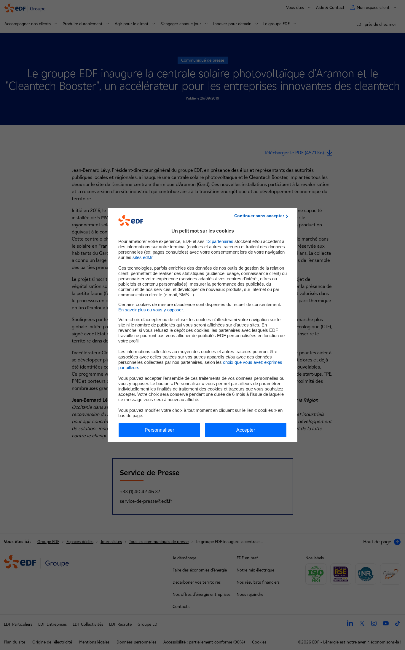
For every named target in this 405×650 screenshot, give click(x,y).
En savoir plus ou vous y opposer (150, 309)
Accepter (245, 430)
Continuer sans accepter (259, 215)
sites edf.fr (142, 257)
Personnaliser (159, 430)
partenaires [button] (219, 241)
